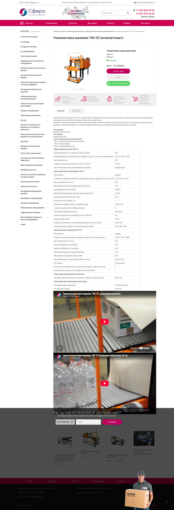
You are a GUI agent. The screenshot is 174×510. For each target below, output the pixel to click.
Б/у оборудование (27, 51)
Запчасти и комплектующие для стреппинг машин (33, 176)
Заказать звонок (147, 16)
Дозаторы (24, 141)
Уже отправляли (62, 422)
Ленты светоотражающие (30, 153)
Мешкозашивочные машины (31, 165)
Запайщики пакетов (28, 170)
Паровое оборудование (29, 111)
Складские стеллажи (28, 47)
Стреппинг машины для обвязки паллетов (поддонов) (33, 83)
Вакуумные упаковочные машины (30, 147)
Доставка (92, 23)
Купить (118, 77)
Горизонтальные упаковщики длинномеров (32, 105)
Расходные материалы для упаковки (30, 90)
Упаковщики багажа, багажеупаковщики (28, 98)
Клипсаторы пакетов (28, 186)
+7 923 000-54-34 (144, 10)
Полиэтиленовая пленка (30, 182)
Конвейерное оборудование (31, 198)
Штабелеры (25, 42)
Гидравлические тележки (30, 212)
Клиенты (73, 23)
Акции (22, 224)
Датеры (23, 120)
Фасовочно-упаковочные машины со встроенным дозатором (30, 127)
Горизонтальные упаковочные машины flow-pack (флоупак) (32, 135)
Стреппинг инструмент (29, 37)
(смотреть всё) (35, 31)
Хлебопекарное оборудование (32, 208)
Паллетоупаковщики (28, 56)
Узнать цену (118, 71)
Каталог (29, 23)
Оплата (110, 23)
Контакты (145, 23)
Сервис (126, 23)
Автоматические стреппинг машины (31, 76)
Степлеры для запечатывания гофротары (32, 159)
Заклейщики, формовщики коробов (30, 192)
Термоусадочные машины (30, 115)
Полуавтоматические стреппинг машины (33, 69)
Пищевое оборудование (29, 203)
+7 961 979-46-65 (145, 13)
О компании (51, 23)
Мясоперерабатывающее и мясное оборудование (31, 218)
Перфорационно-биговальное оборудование (32, 62)
